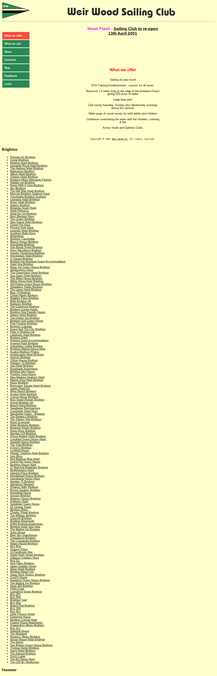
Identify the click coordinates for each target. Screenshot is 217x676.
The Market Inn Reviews (25, 529)
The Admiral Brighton (23, 653)
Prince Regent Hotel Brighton (28, 436)
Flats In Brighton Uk (22, 332)
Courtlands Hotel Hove (24, 411)
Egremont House (20, 616)
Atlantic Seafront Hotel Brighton (29, 453)
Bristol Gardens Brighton (25, 490)
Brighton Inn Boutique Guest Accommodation (37, 261)
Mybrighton (17, 236)
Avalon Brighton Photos (24, 351)
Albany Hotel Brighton (23, 315)
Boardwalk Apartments (24, 368)
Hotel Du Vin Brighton (23, 213)
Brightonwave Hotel (22, 470)
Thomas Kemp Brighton (24, 648)
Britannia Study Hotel (23, 208)
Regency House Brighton (25, 498)
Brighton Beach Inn (22, 571)
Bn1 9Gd (15, 546)
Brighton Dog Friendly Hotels (27, 312)
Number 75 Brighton (22, 481)
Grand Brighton (19, 159)
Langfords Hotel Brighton (25, 335)
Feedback (10, 75)
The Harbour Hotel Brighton (26, 168)
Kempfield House (20, 492)
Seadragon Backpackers (25, 408)
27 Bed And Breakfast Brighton (29, 467)
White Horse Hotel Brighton (26, 281)
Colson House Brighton (24, 397)
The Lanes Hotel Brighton (25, 289)
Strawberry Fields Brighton (26, 286)
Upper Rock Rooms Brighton (27, 574)
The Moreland (18, 633)
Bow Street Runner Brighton (27, 399)
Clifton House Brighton (24, 360)
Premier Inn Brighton (22, 157)
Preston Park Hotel (21, 227)
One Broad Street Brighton (26, 247)
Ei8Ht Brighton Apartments (26, 524)
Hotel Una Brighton (21, 264)
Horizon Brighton (20, 357)
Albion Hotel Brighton (23, 174)
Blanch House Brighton (24, 241)
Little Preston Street (22, 614)
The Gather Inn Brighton (25, 318)
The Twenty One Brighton (25, 419)
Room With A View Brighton (27, 185)
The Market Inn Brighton (25, 583)
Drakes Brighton (20, 205)
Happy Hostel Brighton (24, 543)
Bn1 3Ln (15, 628)
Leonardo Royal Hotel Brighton (28, 165)
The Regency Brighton (24, 416)
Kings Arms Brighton (22, 430)
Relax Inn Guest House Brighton (30, 267)
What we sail (12, 43)
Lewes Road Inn (20, 388)
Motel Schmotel (19, 422)
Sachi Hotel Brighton (22, 650)
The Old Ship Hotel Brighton (27, 191)
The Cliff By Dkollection (24, 662)
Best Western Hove (22, 216)
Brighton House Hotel (23, 464)
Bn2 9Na (15, 602)
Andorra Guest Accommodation (29, 340)
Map (7, 67)
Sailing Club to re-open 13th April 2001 (133, 31)
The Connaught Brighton (25, 540)
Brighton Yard (18, 600)
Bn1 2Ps (15, 594)
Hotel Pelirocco (19, 210)
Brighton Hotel (19, 337)
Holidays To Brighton (23, 363)
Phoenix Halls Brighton (24, 487)
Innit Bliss (16, 456)
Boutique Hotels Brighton (25, 427)
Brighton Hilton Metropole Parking (30, 179)
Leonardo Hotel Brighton (25, 199)
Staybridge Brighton (22, 244)
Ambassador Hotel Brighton (27, 354)
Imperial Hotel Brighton (24, 343)
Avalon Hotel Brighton (23, 394)
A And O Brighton (20, 447)
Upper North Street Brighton (27, 554)
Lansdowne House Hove (25, 478)
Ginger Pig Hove (20, 224)
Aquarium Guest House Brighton (30, 580)
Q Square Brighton (21, 258)
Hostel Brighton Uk (21, 402)
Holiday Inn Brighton (22, 182)
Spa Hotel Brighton (21, 365)
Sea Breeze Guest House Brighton (31, 645)
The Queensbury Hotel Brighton (29, 272)
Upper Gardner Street (23, 566)
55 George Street (20, 507)
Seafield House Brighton (25, 442)
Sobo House (17, 532)
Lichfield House (19, 450)
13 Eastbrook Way (21, 552)
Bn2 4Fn (15, 611)
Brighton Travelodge (22, 238)
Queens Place (19, 549)
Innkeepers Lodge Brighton (26, 346)
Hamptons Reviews (22, 484)
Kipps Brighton (19, 382)
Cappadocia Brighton (23, 537)
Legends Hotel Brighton (24, 230)
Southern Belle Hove (22, 233)
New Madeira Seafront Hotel (27, 377)
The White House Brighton (26, 278)
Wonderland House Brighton (27, 475)
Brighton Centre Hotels (24, 309)
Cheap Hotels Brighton (24, 295)
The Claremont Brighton (24, 306)
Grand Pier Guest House (25, 461)
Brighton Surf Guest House (26, 320)
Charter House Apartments (26, 622)
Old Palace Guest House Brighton (31, 284)
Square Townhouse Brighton (27, 253)
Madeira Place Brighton (24, 298)
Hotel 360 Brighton (21, 586)
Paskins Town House (23, 374)
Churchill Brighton (21, 518)
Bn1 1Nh (15, 608)
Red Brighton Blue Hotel (25, 459)
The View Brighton (21, 444)
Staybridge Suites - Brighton (27, 413)
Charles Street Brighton (24, 512)
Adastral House (19, 631)
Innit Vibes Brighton (22, 563)
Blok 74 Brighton (20, 292)
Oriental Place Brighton (24, 473)
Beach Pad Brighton (22, 605)
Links (8, 84)
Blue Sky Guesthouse (23, 535)
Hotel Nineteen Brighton (24, 425)
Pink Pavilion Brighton (23, 323)
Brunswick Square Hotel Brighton (30, 385)
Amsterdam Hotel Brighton (26, 255)
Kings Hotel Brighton (22, 202)
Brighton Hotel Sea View (25, 526)
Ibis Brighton (18, 188)
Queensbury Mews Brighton (27, 625)
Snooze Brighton (20, 495)
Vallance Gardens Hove (24, 557)
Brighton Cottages (21, 326)
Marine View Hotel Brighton (26, 380)
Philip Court (17, 588)
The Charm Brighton (22, 219)
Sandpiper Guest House (24, 504)
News (7, 51)
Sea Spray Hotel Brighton (25, 275)
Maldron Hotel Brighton (24, 162)
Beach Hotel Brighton (23, 405)
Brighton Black (19, 509)
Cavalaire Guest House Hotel (28, 439)
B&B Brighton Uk (20, 301)
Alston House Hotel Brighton (27, 639)
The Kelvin (16, 642)
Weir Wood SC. (120, 139)
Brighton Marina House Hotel (27, 348)
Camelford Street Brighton (26, 591)
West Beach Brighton (23, 391)
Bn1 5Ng (15, 597)
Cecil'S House (18, 577)
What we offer (13, 35)
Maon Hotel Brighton (22, 569)
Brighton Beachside (22, 521)
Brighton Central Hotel (23, 619)
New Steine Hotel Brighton (26, 222)
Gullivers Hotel (19, 501)
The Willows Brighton (23, 515)
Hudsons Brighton (21, 303)
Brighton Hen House (22, 371)
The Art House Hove (22, 659)
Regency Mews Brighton (25, 636)
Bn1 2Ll (14, 560)
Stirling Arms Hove (21, 270)
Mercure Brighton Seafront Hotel (30, 193)
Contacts (10, 59)
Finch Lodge (17, 656)
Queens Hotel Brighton (24, 176)
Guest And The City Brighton (27, 329)
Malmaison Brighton (22, 171)
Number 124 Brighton (23, 433)
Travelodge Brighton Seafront (28, 196)
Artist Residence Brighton (26, 250)
